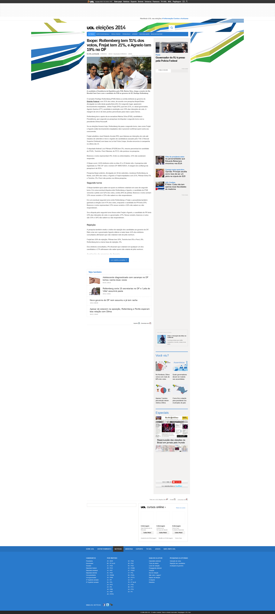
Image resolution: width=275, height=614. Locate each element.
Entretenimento (104, 549)
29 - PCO (110, 568)
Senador (88, 566)
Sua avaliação (144, 34)
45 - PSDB (131, 568)
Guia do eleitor (156, 34)
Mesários (152, 582)
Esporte (134, 1)
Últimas (91, 34)
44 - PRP (110, 592)
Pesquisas (126, 34)
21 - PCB (110, 566)
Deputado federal (91, 568)
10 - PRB (110, 589)
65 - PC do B (111, 563)
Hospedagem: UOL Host (184, 612)
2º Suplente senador (92, 582)
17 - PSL (130, 573)
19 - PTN (131, 589)
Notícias (126, 1)
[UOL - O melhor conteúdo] (90, 2)
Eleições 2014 (110, 27)
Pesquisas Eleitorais (179, 558)
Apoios (134, 34)
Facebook (104, 604)
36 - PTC (131, 587)
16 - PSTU (131, 577)
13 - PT (130, 580)
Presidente (89, 561)
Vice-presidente (91, 575)
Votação (151, 570)
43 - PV (130, 592)
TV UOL (164, 1)
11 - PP (109, 580)
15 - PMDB (110, 575)
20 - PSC (131, 563)
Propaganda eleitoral (155, 568)
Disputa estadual (102, 34)
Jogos (157, 549)
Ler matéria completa (118, 260)
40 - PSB (131, 561)
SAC (111, 1)
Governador (89, 563)
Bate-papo (118, 1)
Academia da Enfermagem (148, 538)
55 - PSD (131, 566)
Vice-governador (91, 577)
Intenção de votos (175, 561)
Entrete (140, 1)
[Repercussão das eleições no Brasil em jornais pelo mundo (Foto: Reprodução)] (178, 451)
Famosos (156, 1)
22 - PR (109, 587)
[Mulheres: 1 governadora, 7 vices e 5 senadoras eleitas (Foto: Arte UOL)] (184, 451)
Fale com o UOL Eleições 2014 (158, 499)
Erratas (172, 499)
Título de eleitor (154, 563)
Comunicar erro (145, 323)
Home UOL (90, 549)
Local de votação (154, 566)
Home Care (178, 538)
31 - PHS (110, 573)
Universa (148, 1)
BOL (169, 1)
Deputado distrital (91, 573)
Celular (111, 604)
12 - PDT (110, 570)
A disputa (152, 580)
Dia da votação (153, 573)
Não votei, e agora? (155, 575)
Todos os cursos (180, 508)
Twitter (107, 604)
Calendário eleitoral (155, 561)
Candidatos (91, 558)
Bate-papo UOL (170, 549)
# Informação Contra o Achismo (175, 18)
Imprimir (136, 323)
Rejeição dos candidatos (177, 563)
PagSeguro (177, 1)
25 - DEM (110, 561)
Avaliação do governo (176, 566)
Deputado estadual (92, 570)
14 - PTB (131, 584)
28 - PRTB (110, 594)
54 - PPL (109, 582)
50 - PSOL (131, 575)
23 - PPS (110, 584)
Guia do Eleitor (155, 558)
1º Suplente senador (92, 580)
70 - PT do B (132, 582)
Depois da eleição (154, 577)
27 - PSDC (131, 570)
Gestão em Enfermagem (166, 538)
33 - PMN (110, 577)
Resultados (115, 34)
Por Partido (112, 558)
